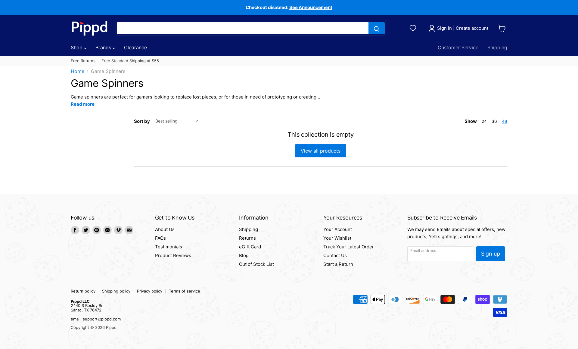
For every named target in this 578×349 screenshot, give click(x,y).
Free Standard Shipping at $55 (130, 61)
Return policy (83, 291)
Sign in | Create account (462, 28)
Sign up (490, 253)
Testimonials (168, 247)
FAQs (160, 238)
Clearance (135, 47)
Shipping (497, 47)
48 (504, 121)
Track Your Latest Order (348, 247)
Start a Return (338, 264)
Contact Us (335, 255)
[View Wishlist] (414, 27)
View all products (320, 151)
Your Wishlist (337, 238)
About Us (165, 229)
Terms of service (184, 291)
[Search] (376, 28)
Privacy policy (149, 291)
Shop (77, 47)
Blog (244, 255)
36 (494, 121)
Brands (104, 47)
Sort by (142, 121)
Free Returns (83, 61)
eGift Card (250, 247)
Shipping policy (116, 291)
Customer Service (458, 47)
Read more (83, 104)
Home (77, 71)
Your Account (337, 229)
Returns (247, 238)
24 (484, 121)
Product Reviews (173, 255)
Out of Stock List (256, 264)
